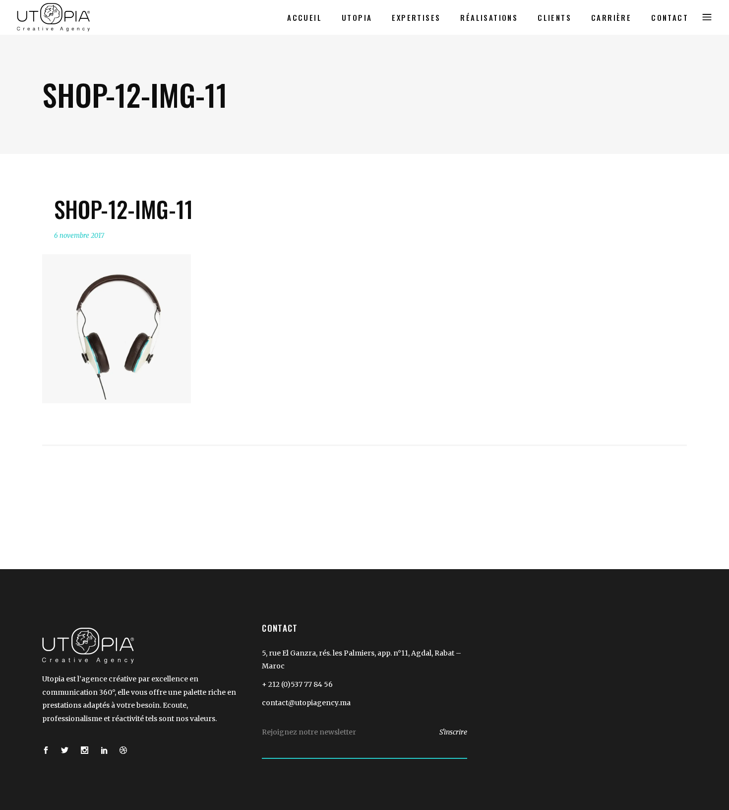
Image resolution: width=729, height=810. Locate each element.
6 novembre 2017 (79, 235)
